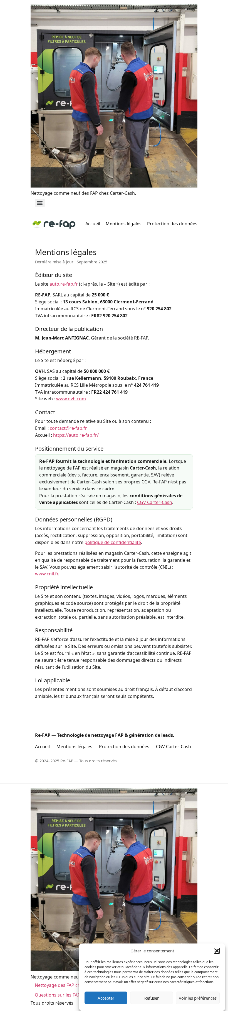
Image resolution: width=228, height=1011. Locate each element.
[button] (217, 950)
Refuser (151, 998)
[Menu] (40, 203)
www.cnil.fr (46, 574)
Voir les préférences (198, 998)
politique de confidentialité (113, 542)
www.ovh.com (71, 399)
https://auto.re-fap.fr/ (76, 435)
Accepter (106, 998)
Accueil (92, 224)
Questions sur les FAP (57, 995)
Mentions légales (124, 224)
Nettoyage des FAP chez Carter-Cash (73, 985)
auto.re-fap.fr (63, 284)
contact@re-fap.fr (68, 428)
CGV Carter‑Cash (154, 502)
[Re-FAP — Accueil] (54, 224)
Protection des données (172, 224)
